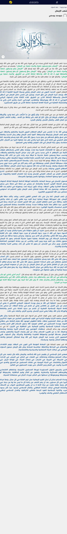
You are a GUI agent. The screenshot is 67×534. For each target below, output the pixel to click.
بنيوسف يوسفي (55, 15)
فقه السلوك (54, 7)
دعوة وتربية (63, 7)
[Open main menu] (57, 2)
